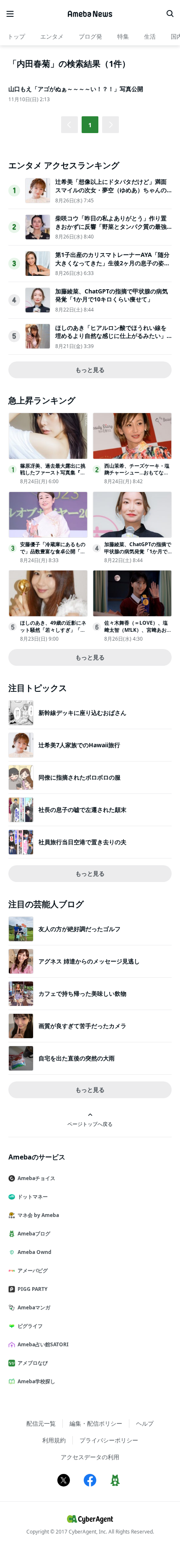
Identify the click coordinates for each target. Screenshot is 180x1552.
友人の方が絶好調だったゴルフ (80, 929)
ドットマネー (33, 1196)
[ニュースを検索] (170, 14)
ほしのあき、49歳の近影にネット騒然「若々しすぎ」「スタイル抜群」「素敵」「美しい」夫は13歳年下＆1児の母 (53, 633)
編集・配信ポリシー (95, 1423)
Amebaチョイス (36, 1178)
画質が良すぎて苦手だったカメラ (82, 1026)
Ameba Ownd (34, 1252)
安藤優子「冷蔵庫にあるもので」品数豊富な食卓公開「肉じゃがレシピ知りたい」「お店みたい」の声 (52, 555)
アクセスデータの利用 (90, 1457)
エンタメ (52, 36)
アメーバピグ (33, 1270)
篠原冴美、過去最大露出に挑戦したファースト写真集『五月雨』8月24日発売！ (52, 473)
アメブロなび (33, 1362)
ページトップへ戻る (90, 1123)
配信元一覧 (41, 1423)
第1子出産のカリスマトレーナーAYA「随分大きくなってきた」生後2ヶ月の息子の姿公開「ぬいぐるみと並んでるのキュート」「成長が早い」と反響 (112, 267)
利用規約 (54, 1440)
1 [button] (90, 125)
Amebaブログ (34, 1233)
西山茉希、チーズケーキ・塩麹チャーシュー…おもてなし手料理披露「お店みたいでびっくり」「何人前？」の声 (137, 476)
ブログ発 (90, 36)
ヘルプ (145, 1423)
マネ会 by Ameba (38, 1215)
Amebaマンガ (34, 1307)
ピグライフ (30, 1326)
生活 (150, 36)
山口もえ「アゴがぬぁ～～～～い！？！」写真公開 (75, 89)
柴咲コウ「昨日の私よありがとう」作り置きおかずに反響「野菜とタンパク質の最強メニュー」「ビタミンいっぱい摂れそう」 (111, 226)
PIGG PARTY (32, 1289)
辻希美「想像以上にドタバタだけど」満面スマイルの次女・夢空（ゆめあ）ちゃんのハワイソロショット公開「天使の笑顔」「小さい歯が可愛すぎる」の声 (111, 194)
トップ (16, 36)
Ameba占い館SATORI (43, 1344)
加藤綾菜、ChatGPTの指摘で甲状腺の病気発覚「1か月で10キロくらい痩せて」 (111, 295)
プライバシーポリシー (109, 1440)
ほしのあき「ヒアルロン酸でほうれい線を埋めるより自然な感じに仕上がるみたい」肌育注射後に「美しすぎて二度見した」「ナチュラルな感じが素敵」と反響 (111, 340)
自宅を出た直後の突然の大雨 (77, 1058)
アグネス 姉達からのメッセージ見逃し (89, 961)
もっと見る (90, 370)
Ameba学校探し (36, 1381)
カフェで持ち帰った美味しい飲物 (82, 993)
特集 (123, 36)
